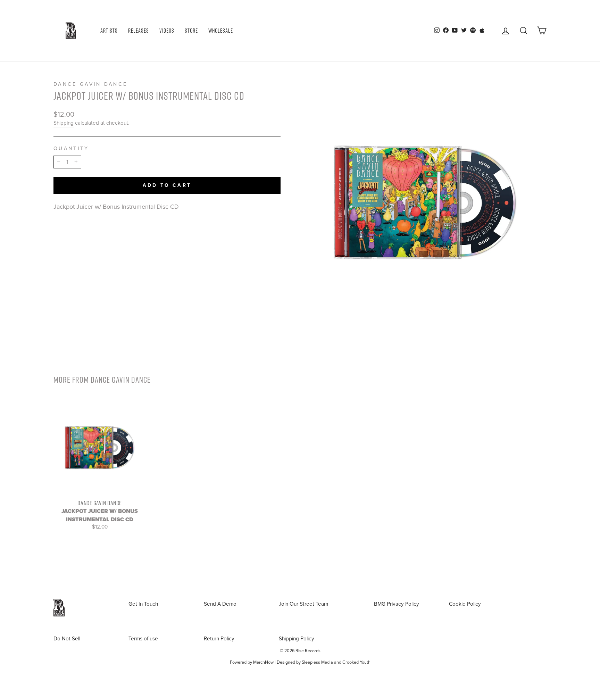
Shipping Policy (296, 639)
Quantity (71, 148)
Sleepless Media (317, 662)
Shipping (63, 123)
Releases (138, 30)
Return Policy (219, 639)
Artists (109, 30)
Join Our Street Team (303, 604)
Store (191, 30)
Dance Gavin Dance (90, 84)
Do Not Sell (66, 639)
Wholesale (220, 30)
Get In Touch (143, 604)
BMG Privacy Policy (396, 604)
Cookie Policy (465, 604)
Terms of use (143, 639)
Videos (166, 30)
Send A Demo (220, 604)
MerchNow (263, 662)
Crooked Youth (356, 662)
